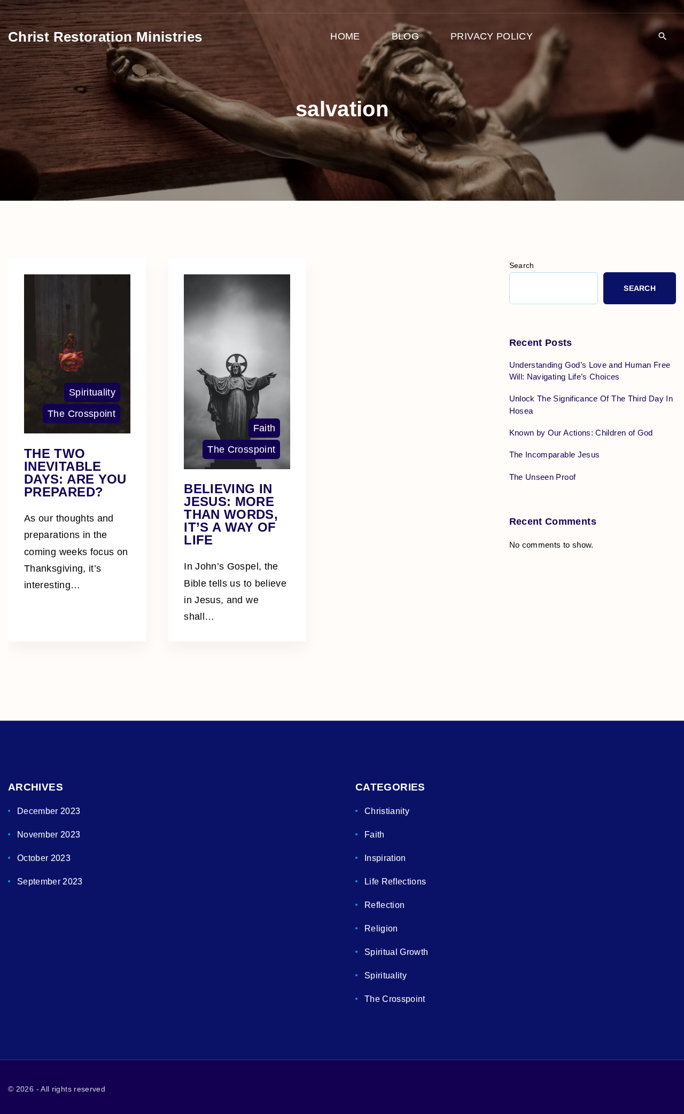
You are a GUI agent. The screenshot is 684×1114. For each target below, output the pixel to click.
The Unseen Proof (542, 476)
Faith (264, 428)
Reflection (384, 905)
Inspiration (385, 858)
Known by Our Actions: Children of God (581, 432)
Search (521, 266)
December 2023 (49, 811)
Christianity (386, 811)
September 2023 (50, 881)
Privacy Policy (491, 36)
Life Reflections (395, 881)
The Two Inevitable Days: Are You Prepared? (75, 472)
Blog (405, 36)
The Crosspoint (81, 413)
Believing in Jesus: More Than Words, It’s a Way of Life (231, 514)
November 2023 (49, 834)
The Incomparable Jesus (554, 454)
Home (345, 36)
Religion (381, 928)
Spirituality (92, 392)
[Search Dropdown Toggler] (662, 37)
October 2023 (44, 858)
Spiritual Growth (396, 952)
